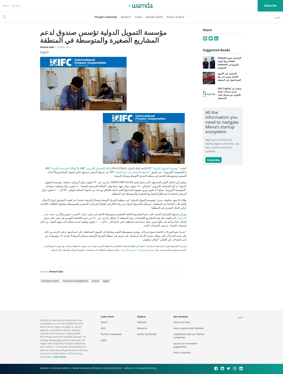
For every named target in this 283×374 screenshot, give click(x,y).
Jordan (95, 280)
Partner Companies (111, 334)
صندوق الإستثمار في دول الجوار (132, 172)
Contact (15, 5)
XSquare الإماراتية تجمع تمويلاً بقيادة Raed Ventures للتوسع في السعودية (229, 62)
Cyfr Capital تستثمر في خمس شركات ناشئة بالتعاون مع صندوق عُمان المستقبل (230, 93)
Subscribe (270, 5)
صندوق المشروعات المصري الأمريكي (137, 249)
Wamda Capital (154, 17)
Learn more (59, 356)
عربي (277, 17)
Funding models (50, 280)
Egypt (106, 280)
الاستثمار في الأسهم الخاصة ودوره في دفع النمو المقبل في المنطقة (229, 76)
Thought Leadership (105, 17)
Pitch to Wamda (182, 352)
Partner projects (175, 17)
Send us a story (181, 322)
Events (138, 17)
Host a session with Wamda (188, 328)
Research (126, 17)
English (44, 52)
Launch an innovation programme (185, 345)
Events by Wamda (147, 334)
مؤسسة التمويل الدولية (165, 168)
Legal (103, 340)
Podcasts (142, 322)
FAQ (103, 328)
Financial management (75, 280)
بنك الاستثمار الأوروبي (97, 168)
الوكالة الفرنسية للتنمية (64, 168)
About (6, 5)
